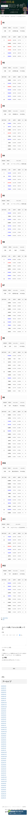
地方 (3, 619)
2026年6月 (3, 690)
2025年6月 (3, 715)
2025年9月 (3, 708)
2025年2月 (3, 723)
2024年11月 (4, 729)
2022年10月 (4, 781)
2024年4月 (3, 744)
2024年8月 (3, 735)
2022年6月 (3, 789)
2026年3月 (3, 696)
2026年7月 (3, 688)
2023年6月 (3, 764)
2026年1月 (3, 700)
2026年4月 (3, 694)
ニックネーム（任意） (7, 647)
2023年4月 (3, 768)
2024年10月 (4, 731)
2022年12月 (4, 777)
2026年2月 (3, 698)
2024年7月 (3, 737)
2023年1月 (3, 775)
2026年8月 (3, 686)
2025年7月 (3, 712)
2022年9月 (3, 783)
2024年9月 (3, 733)
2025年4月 (3, 719)
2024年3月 (3, 746)
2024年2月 (3, 748)
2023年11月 (4, 754)
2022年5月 (3, 791)
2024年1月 (3, 750)
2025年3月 (3, 721)
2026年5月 (3, 692)
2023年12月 (4, 752)
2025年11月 (4, 704)
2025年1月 (3, 725)
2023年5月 (3, 766)
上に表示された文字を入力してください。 (11, 660)
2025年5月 (3, 717)
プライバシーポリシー (16, 806)
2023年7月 (3, 762)
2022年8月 (3, 785)
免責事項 (24, 806)
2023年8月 (3, 760)
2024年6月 (3, 739)
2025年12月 (4, 702)
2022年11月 (3, 779)
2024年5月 (3, 741)
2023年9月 (3, 758)
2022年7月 (3, 787)
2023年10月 (4, 756)
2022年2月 (3, 795)
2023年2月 (3, 773)
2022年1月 (3, 797)
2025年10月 (4, 706)
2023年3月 (3, 770)
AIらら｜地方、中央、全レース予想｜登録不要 (14, 809)
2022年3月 (3, 793)
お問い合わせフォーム (6, 806)
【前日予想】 (5, 618)
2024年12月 (4, 727)
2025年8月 (3, 710)
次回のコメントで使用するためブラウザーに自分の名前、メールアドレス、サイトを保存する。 (14, 654)
